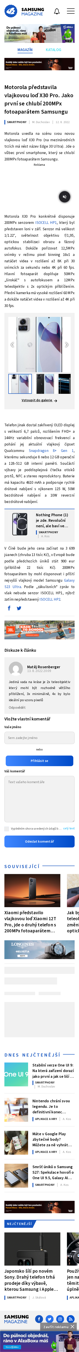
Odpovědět (17, 707)
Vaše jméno (12, 727)
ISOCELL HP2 (50, 599)
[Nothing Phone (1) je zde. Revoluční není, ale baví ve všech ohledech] (20, 524)
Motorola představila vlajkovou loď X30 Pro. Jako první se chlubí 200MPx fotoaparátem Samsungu (38, 99)
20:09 (39, 670)
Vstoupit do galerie (37, 400)
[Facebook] (39, 1319)
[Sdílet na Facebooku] (9, 609)
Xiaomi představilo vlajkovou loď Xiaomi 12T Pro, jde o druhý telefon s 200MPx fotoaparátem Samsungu (30, 921)
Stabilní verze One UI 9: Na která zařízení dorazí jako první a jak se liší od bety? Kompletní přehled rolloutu (53, 1070)
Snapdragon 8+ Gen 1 (51, 450)
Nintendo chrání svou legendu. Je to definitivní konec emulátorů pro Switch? (52, 1106)
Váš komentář (14, 771)
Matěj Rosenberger (43, 667)
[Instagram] (60, 1319)
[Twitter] (50, 1319)
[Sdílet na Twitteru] (18, 609)
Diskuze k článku (20, 650)
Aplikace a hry (46, 1119)
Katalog (53, 50)
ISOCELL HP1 (46, 222)
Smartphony (16, 122)
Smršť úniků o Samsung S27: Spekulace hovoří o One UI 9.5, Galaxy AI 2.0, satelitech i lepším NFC (53, 1172)
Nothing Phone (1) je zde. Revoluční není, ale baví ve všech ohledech (52, 520)
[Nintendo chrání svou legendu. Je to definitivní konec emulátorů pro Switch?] (16, 1110)
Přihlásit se (39, 760)
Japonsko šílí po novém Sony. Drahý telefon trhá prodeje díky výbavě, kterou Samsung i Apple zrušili (29, 1280)
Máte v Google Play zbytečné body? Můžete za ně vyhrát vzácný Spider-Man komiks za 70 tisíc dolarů (53, 1139)
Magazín (25, 50)
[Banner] (39, 1341)
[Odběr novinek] (57, 12)
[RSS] (71, 1319)
